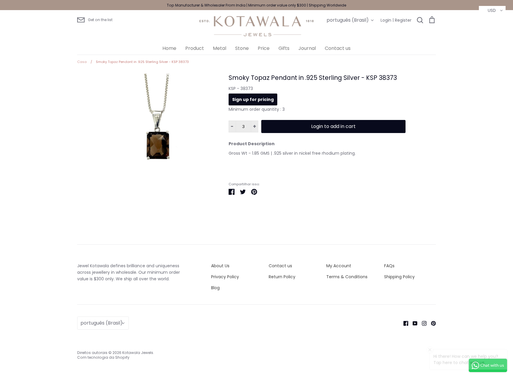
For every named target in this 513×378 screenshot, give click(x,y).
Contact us (338, 48)
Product (194, 48)
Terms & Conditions (347, 277)
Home (169, 48)
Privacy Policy (225, 277)
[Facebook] (403, 323)
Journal (307, 48)
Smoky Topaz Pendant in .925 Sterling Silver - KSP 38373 (313, 77)
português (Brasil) (348, 20)
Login (386, 20)
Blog (215, 288)
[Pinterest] (431, 323)
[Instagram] (422, 323)
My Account (338, 266)
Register (403, 20)
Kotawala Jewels (137, 352)
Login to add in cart (333, 126)
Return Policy (282, 277)
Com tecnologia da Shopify (103, 357)
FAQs (389, 266)
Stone (242, 48)
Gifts (283, 48)
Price (264, 48)
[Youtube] (412, 323)
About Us (220, 266)
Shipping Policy (399, 277)
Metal (219, 48)
